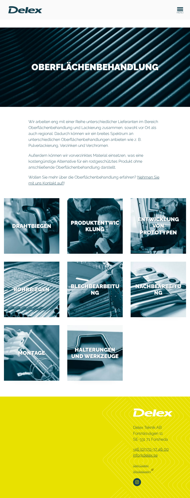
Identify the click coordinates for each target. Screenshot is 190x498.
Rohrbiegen (31, 289)
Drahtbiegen (31, 226)
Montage (31, 352)
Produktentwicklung (95, 225)
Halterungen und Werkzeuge (95, 352)
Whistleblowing (142, 471)
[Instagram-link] (137, 481)
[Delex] (25, 9)
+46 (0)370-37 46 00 (151, 449)
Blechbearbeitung (95, 289)
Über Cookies (141, 465)
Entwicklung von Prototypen (158, 226)
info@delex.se (145, 455)
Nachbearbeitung (158, 289)
